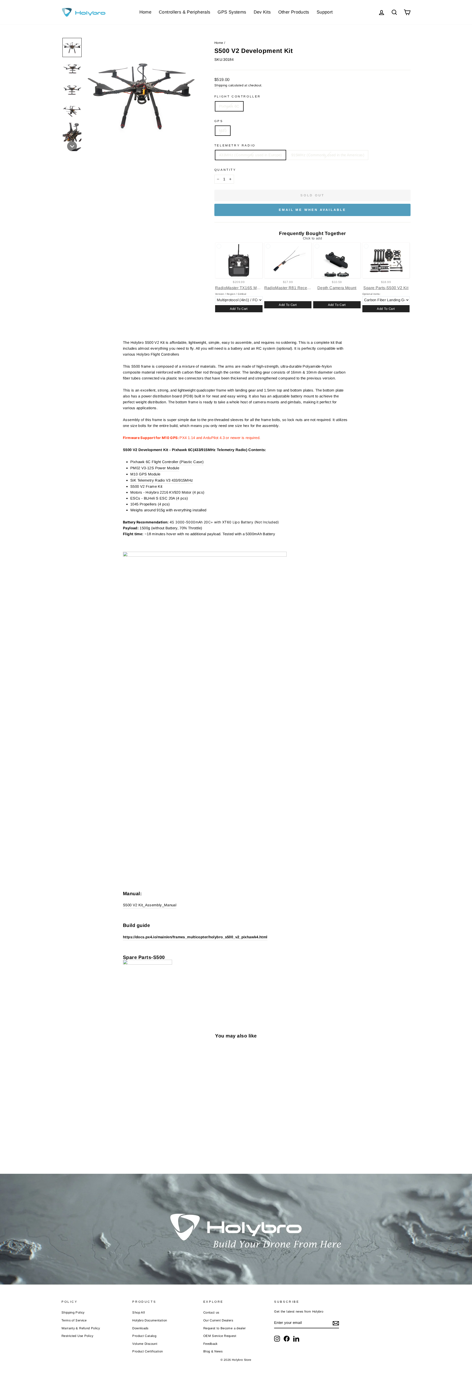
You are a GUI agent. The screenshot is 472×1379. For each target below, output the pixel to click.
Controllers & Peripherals (184, 12)
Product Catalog (144, 1336)
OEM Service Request (219, 1336)
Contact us (211, 1312)
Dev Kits (262, 12)
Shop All (138, 1312)
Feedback (210, 1344)
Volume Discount (144, 1344)
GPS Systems (232, 12)
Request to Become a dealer (224, 1328)
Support (325, 12)
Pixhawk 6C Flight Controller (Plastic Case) (167, 462)
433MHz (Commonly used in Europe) (250, 155)
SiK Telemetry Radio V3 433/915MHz (161, 480)
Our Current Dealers (218, 1320)
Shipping (220, 85)
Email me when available (312, 210)
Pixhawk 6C (229, 106)
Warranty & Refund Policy (80, 1328)
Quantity (225, 170)
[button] (72, 47)
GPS (218, 121)
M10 (222, 130)
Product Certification (147, 1351)
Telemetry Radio (234, 145)
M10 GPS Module (145, 474)
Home (145, 12)
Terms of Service (74, 1320)
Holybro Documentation (149, 1320)
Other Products (293, 12)
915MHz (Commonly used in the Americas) (327, 155)
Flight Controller (237, 96)
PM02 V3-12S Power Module (154, 468)
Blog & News (212, 1351)
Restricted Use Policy (77, 1336)
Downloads (140, 1328)
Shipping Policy (73, 1312)
